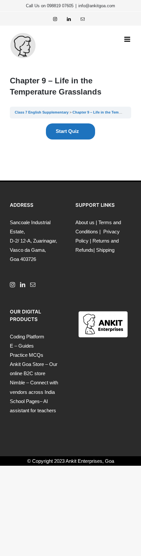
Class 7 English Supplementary (42, 112)
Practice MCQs (26, 355)
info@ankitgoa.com (96, 5)
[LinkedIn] (22, 284)
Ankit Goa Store (27, 364)
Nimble (17, 382)
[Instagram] (12, 284)
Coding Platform (27, 336)
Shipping (105, 250)
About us (84, 222)
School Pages (25, 401)
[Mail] (32, 284)
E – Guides (22, 346)
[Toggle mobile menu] (127, 39)
